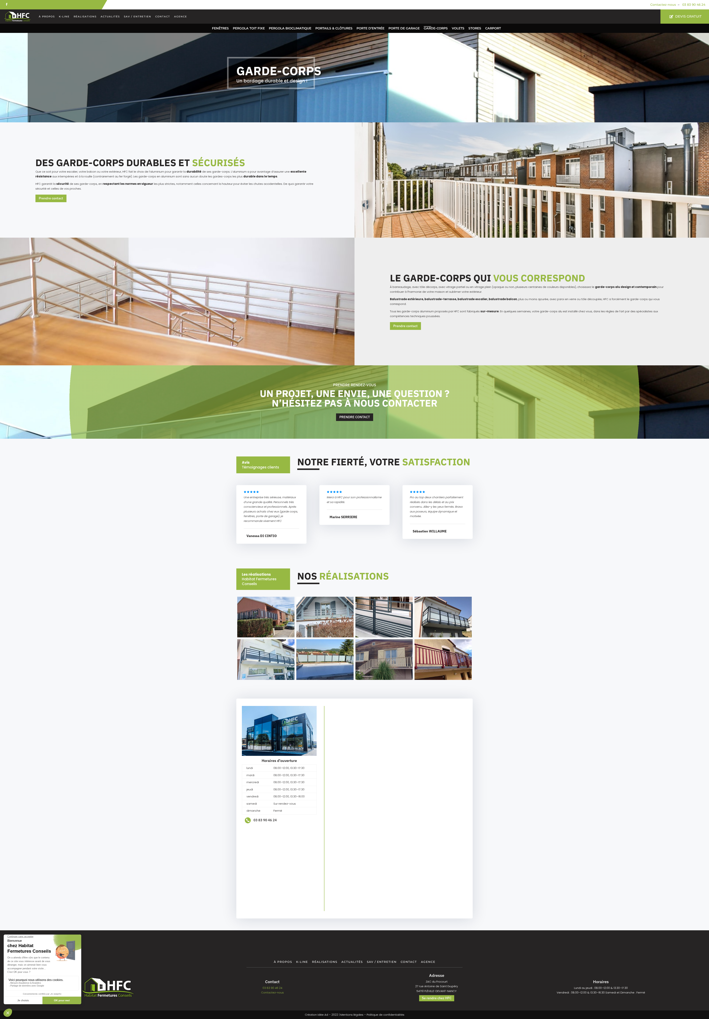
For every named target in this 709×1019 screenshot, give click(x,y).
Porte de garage (404, 28)
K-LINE (64, 16)
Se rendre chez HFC (436, 998)
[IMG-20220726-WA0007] (384, 679)
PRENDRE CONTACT (354, 417)
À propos (47, 16)
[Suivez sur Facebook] (6, 4)
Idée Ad (323, 1015)
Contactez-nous (663, 4)
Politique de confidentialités (385, 1015)
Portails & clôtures (333, 28)
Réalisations (85, 16)
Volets (458, 28)
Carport (493, 28)
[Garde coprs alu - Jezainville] (325, 636)
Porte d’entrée (370, 28)
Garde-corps (436, 28)
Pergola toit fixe (249, 28)
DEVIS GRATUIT (688, 16)
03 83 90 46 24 (693, 4)
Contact (162, 16)
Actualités (110, 16)
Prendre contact (51, 198)
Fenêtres (220, 28)
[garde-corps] (384, 636)
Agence (180, 16)
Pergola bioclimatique (290, 28)
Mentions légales (351, 1015)
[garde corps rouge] (443, 679)
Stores (474, 28)
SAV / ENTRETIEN (137, 16)
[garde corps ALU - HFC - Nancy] (265, 636)
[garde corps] (443, 636)
